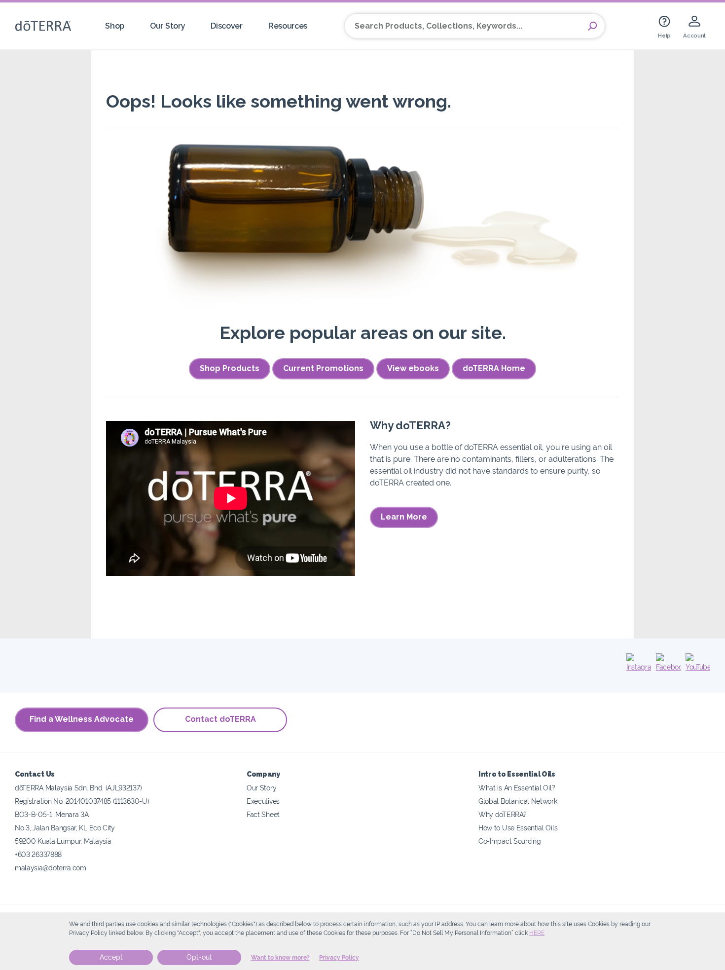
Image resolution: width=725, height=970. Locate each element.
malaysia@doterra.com (50, 867)
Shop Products (229, 368)
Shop (114, 26)
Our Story (167, 26)
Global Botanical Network (517, 801)
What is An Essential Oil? (516, 787)
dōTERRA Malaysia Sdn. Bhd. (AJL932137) (78, 787)
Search (592, 26)
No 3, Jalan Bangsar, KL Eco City (65, 827)
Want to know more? (280, 957)
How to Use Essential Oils (517, 827)
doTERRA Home (494, 368)
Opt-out (199, 957)
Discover (227, 26)
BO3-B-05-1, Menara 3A (52, 814)
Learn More (404, 517)
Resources (287, 26)
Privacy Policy (339, 957)
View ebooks (413, 368)
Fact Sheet (263, 814)
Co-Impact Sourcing (509, 841)
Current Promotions (323, 368)
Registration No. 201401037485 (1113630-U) (82, 801)
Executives (263, 801)
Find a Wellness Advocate (82, 719)
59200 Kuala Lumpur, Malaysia (63, 841)
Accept (111, 957)
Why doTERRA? (502, 814)
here (536, 933)
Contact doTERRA (220, 719)
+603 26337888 (38, 854)
